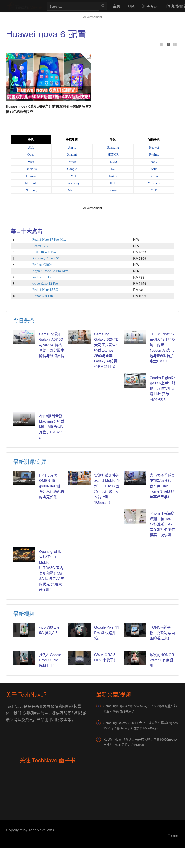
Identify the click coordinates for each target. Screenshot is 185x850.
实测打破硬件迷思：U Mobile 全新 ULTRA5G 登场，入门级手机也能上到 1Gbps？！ (107, 488)
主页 (116, 5)
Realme (154, 154)
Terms (173, 835)
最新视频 (23, 613)
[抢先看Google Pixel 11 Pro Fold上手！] (24, 658)
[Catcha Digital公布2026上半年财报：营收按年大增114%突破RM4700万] (135, 380)
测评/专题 (149, 5)
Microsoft (154, 183)
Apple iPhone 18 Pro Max (50, 271)
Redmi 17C (40, 246)
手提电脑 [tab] (72, 139)
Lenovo (31, 176)
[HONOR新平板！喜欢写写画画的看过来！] (135, 630)
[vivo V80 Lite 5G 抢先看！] (24, 630)
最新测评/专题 (29, 461)
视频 (131, 5)
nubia (154, 176)
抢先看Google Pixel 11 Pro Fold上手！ (50, 660)
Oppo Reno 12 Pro (45, 283)
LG (113, 169)
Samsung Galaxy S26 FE (49, 258)
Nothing (31, 190)
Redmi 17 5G (41, 277)
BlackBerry (72, 183)
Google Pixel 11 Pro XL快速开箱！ (106, 632)
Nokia (113, 176)
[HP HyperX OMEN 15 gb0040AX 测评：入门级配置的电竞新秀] (24, 478)
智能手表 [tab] (154, 139)
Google (72, 169)
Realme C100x (42, 264)
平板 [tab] (113, 139)
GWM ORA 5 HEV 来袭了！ (105, 657)
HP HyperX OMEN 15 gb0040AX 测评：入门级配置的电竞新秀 (51, 485)
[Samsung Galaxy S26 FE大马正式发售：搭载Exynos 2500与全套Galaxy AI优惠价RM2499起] (79, 337)
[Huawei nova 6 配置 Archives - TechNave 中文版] (24, 6)
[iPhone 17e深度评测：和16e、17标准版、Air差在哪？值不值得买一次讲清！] (135, 516)
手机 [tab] (31, 139)
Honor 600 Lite (42, 296)
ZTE (154, 190)
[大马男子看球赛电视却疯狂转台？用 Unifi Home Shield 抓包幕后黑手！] (135, 478)
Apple (72, 147)
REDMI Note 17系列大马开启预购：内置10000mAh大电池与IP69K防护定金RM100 (162, 347)
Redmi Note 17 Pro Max (49, 239)
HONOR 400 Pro (44, 252)
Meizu (72, 190)
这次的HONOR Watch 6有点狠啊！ (162, 660)
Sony (154, 162)
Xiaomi (72, 154)
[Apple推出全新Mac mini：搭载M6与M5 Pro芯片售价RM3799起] (24, 419)
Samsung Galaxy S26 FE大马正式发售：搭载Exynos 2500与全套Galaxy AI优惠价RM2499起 (106, 350)
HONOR (113, 154)
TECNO (113, 162)
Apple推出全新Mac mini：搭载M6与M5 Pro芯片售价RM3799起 (51, 426)
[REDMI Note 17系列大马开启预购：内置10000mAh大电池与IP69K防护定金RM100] (135, 337)
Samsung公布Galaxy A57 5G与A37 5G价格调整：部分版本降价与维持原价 (51, 344)
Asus (154, 169)
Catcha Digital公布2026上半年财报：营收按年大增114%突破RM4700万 (162, 388)
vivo (31, 162)
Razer (113, 190)
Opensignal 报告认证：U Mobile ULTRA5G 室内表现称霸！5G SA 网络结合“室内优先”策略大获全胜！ (51, 570)
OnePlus (31, 169)
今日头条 (23, 320)
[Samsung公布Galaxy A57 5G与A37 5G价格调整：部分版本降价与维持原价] (24, 337)
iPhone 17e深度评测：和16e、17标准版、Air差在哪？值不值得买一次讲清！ (162, 524)
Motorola (31, 183)
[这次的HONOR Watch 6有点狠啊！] (135, 658)
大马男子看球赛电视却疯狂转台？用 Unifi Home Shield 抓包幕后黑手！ (162, 485)
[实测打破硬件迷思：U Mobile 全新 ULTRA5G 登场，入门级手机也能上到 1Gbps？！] (79, 478)
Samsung (113, 147)
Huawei (154, 147)
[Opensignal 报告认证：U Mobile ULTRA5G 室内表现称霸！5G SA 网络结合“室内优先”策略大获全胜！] (24, 554)
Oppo (31, 154)
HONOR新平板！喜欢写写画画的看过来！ (162, 632)
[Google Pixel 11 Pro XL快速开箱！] (79, 630)
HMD (72, 176)
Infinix (72, 162)
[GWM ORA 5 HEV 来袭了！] (79, 658)
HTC (113, 183)
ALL (31, 147)
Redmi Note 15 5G (45, 290)
